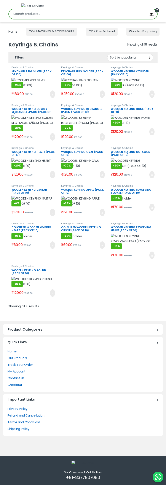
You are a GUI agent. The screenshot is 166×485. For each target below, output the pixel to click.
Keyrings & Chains (22, 67)
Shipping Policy (18, 429)
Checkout (15, 385)
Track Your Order (20, 365)
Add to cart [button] (52, 94)
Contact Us (16, 378)
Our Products (17, 358)
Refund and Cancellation (26, 415)
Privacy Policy (17, 409)
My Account (17, 371)
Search (151, 14)
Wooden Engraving (143, 31)
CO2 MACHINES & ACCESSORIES (51, 31)
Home (12, 31)
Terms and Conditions (24, 422)
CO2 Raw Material (102, 31)
